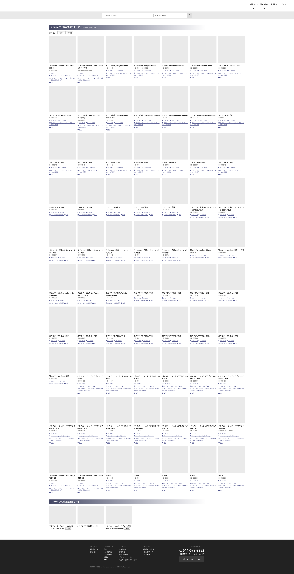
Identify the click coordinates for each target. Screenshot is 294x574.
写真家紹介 (122, 549)
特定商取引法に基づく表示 (128, 560)
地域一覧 (93, 552)
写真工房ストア (148, 552)
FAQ (105, 560)
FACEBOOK (147, 554)
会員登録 (274, 4)
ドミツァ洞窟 (119, 70)
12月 (52, 82)
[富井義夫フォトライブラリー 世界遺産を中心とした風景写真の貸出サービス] (38, 4)
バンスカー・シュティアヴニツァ (60, 75)
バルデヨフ (62, 212)
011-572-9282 (193, 550)
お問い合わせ (123, 554)
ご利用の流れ (108, 552)
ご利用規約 (108, 554)
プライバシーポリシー (126, 557)
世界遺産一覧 (94, 549)
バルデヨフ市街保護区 (57, 215)
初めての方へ (108, 549)
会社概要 (122, 552)
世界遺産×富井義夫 (149, 549)
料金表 (106, 557)
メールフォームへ (193, 559)
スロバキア (54, 73)
